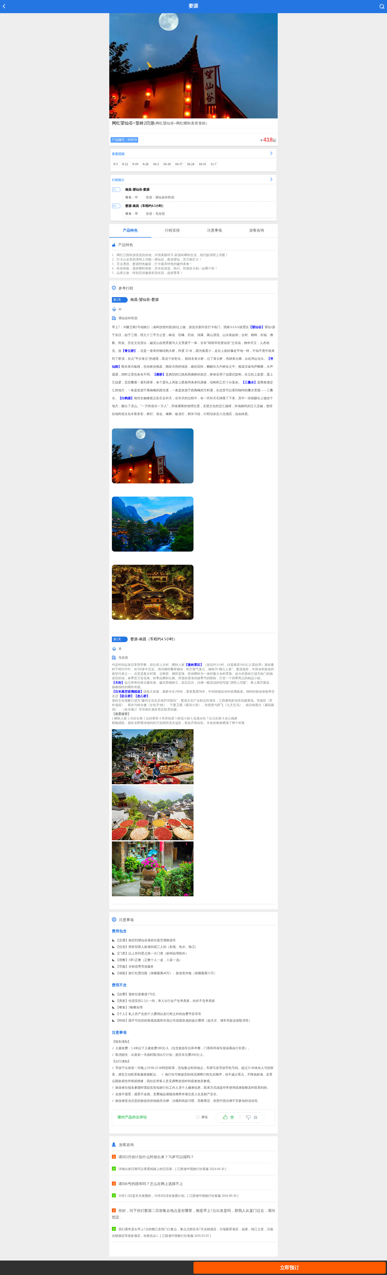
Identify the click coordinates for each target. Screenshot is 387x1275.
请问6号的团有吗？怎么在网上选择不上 (150, 1184)
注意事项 (214, 230)
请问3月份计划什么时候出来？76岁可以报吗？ (156, 1157)
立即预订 (289, 1267)
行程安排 (172, 230)
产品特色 (130, 230)
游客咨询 (256, 230)
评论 (204, 1117)
